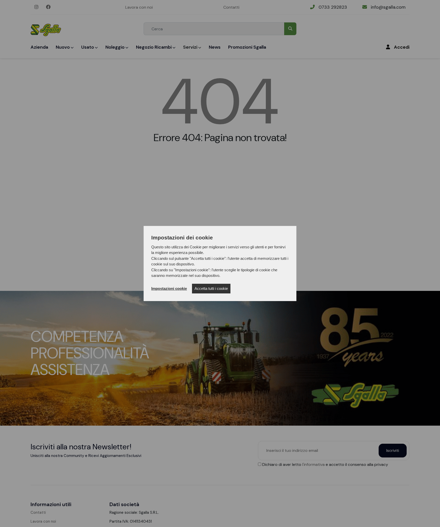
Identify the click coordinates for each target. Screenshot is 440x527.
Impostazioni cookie (169, 288)
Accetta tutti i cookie (211, 288)
